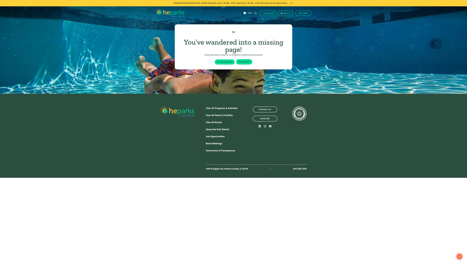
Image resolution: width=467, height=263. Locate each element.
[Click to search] (255, 13)
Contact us (265, 109)
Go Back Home (224, 62)
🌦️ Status (285, 13)
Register (265, 119)
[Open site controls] (459, 256)
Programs (244, 62)
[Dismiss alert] (291, 3)
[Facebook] (270, 126)
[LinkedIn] (259, 126)
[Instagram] (265, 126)
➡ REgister (268, 13)
